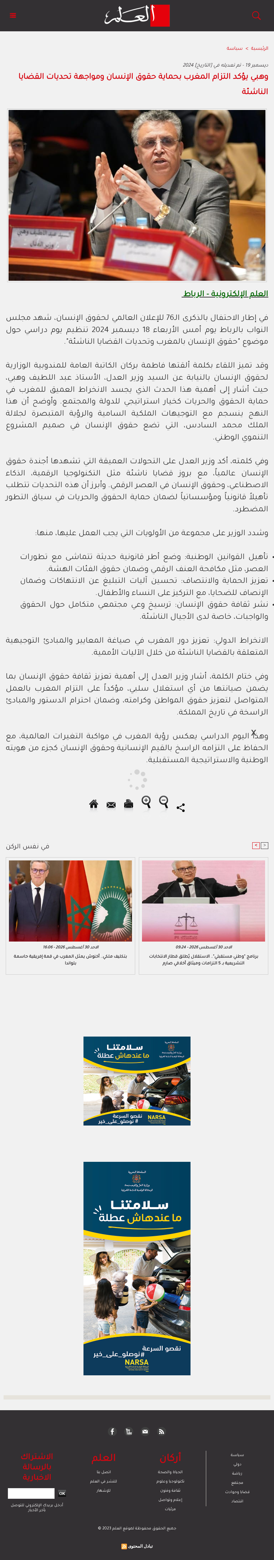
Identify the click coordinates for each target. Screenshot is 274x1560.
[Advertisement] (67, 779)
